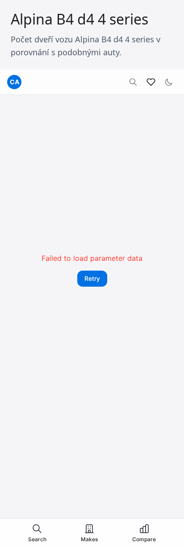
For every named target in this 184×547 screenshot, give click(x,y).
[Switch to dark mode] (169, 82)
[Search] (133, 82)
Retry (92, 278)
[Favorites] (151, 82)
